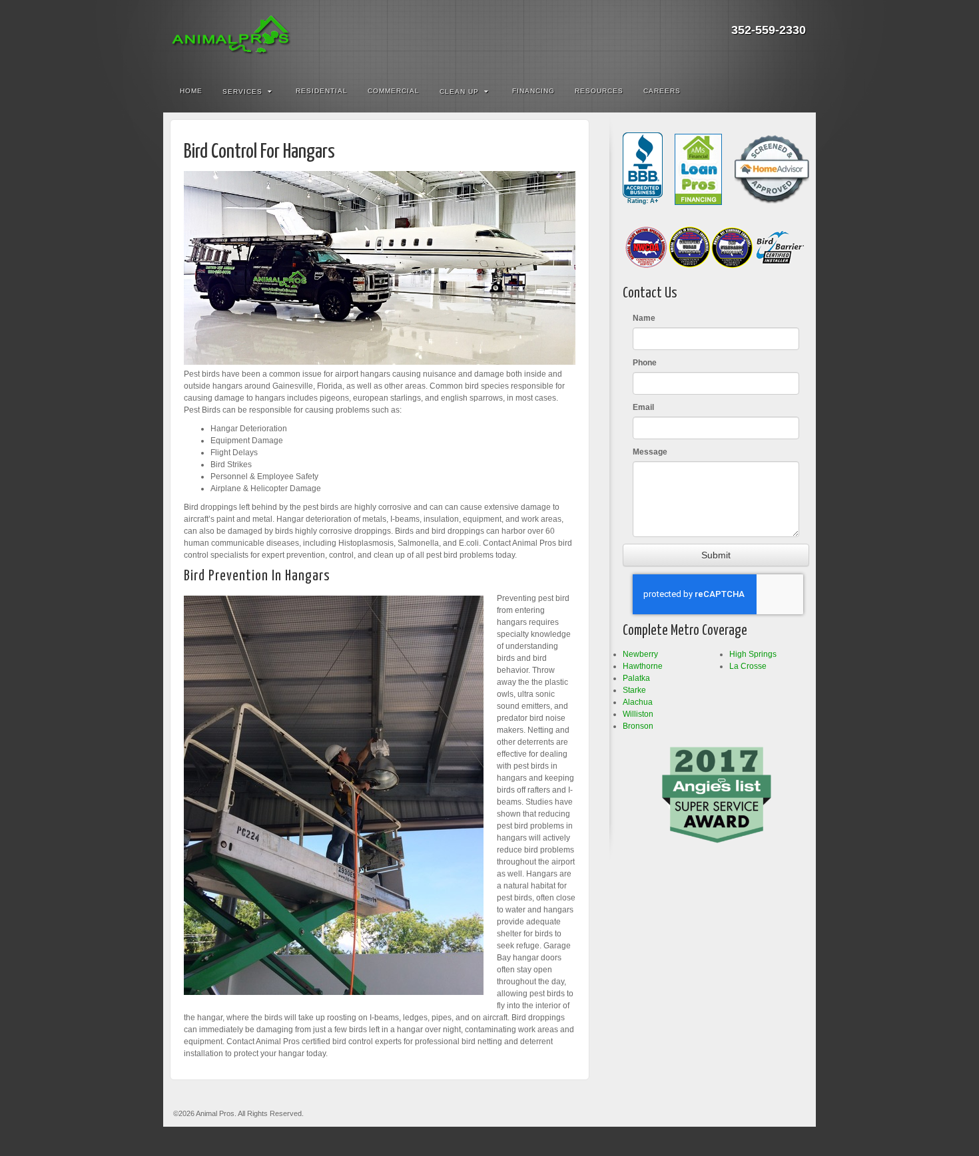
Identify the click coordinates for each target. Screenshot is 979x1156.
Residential (322, 91)
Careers (662, 91)
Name (644, 318)
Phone (645, 362)
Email (643, 407)
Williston (638, 714)
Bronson (638, 726)
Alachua (638, 702)
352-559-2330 (768, 30)
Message (650, 452)
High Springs (753, 654)
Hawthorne (643, 666)
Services (242, 91)
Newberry (640, 654)
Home (191, 91)
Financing (533, 91)
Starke (634, 690)
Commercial (394, 91)
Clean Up (459, 91)
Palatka (636, 678)
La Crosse (748, 666)
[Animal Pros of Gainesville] (489, 36)
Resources (599, 91)
